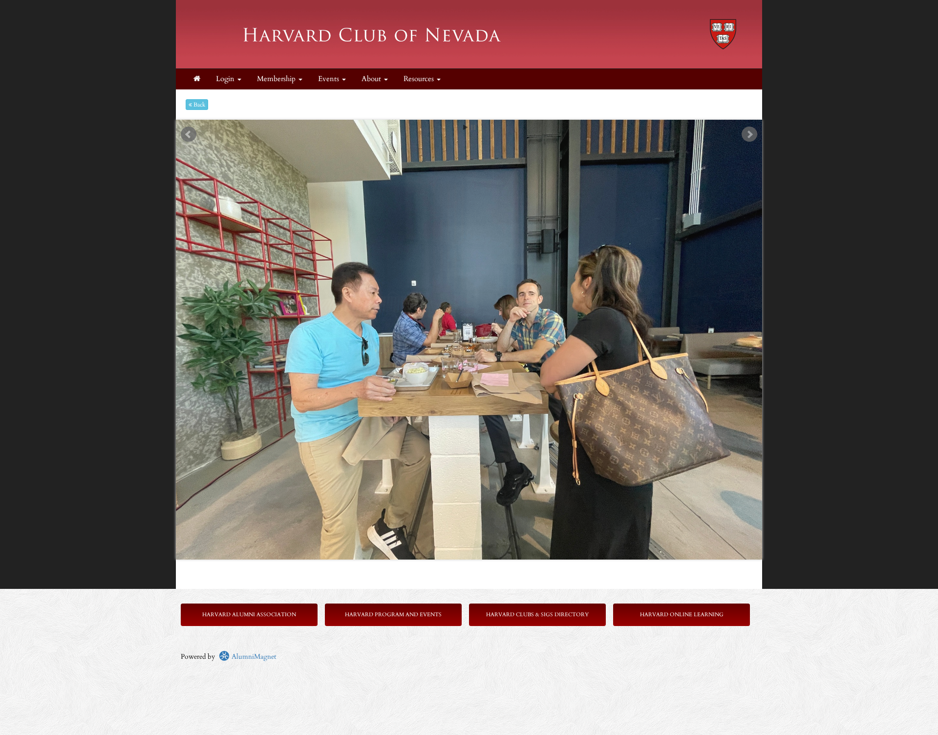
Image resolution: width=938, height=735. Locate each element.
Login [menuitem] (226, 79)
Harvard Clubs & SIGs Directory (537, 614)
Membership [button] (277, 79)
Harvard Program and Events (393, 614)
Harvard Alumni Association (249, 614)
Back (198, 104)
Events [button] (329, 79)
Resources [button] (420, 79)
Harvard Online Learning (682, 614)
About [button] (372, 79)
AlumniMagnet (253, 656)
